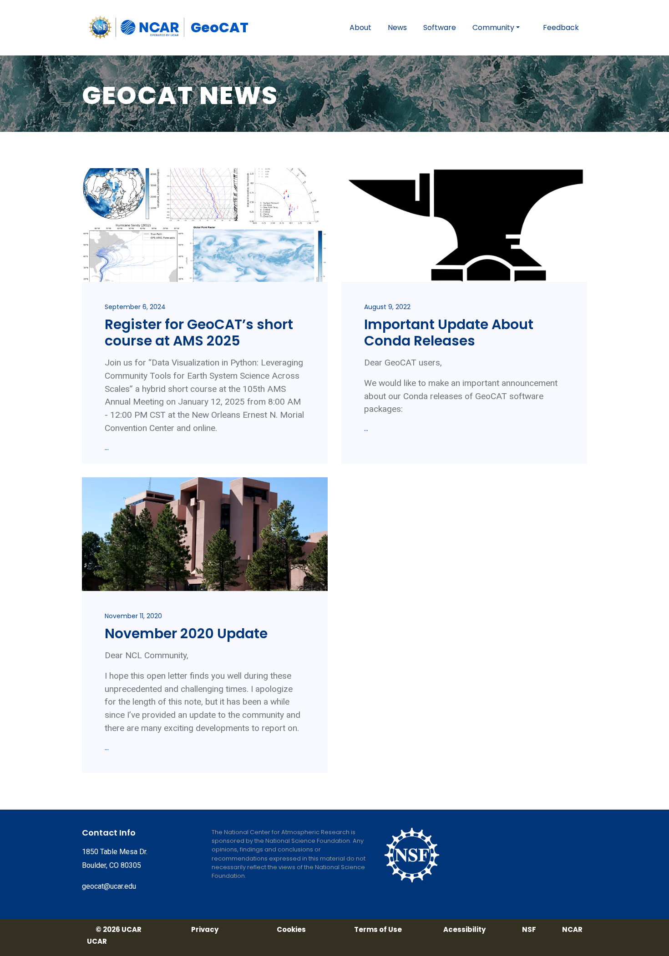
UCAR (97, 941)
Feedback (561, 27)
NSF (529, 930)
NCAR (572, 930)
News (397, 27)
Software (439, 27)
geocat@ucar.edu (109, 886)
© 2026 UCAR (119, 930)
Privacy (204, 930)
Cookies (291, 930)
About (360, 27)
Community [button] (493, 27)
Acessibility (464, 930)
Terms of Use (378, 930)
